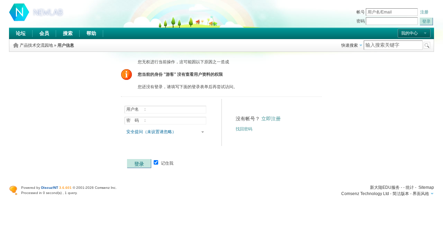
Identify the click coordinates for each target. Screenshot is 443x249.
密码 (360, 21)
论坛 (21, 33)
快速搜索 (349, 45)
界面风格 (421, 193)
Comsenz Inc (105, 188)
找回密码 (244, 129)
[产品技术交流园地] (36, 19)
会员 (44, 33)
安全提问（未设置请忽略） (151, 131)
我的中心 (409, 33)
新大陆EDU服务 (385, 187)
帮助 (91, 33)
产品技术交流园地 (36, 45)
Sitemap (426, 187)
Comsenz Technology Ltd (365, 193)
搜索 (68, 33)
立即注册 (271, 118)
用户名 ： (136, 109)
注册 (424, 12)
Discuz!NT (49, 188)
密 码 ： (136, 120)
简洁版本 (400, 193)
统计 (410, 187)
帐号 (360, 12)
